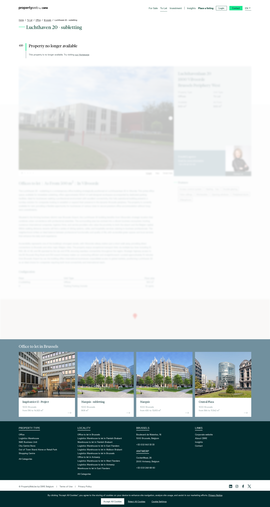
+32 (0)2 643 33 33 (145, 444)
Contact (199, 445)
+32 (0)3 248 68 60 (145, 467)
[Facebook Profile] (243, 486)
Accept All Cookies (112, 501)
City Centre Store (27, 445)
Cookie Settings (159, 501)
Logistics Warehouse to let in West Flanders (99, 460)
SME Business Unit (28, 441)
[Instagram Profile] (237, 486)
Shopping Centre (27, 453)
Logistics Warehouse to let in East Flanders (98, 445)
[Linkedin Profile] (230, 486)
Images (149, 173)
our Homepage (82, 54)
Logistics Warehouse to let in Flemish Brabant (100, 438)
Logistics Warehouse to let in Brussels (96, 453)
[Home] (33, 8)
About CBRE (201, 438)
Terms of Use (66, 486)
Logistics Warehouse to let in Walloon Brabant (100, 449)
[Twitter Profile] (249, 486)
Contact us (238, 173)
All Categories (25, 458)
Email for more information (191, 160)
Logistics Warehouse (29, 438)
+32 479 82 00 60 (187, 164)
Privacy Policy (85, 486)
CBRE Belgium (47, 486)
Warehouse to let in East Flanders (94, 468)
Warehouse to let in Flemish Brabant (95, 441)
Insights (199, 441)
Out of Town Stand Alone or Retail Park (38, 449)
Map (157, 173)
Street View (167, 173)
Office (21, 434)
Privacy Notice (215, 495)
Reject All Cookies (136, 501)
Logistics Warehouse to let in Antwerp (96, 464)
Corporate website (204, 434)
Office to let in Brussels (89, 434)
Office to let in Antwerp (89, 456)
